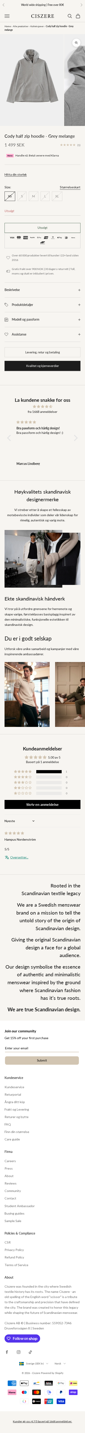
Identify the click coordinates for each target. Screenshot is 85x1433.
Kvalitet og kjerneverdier (42, 366)
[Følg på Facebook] (7, 1352)
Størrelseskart (70, 187)
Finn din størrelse (17, 1132)
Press (9, 1168)
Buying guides (14, 1213)
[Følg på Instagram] (18, 1352)
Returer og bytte (17, 1117)
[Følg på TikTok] (30, 1352)
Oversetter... (19, 857)
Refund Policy (14, 1257)
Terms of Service (16, 1265)
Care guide (12, 1139)
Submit (42, 1060)
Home (8, 26)
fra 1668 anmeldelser (42, 412)
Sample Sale (13, 1221)
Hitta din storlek (16, 174)
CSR (8, 1242)
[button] (10, 438)
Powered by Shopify (52, 1373)
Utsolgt (42, 227)
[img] (42, 406)
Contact (10, 1198)
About (9, 1176)
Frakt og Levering (17, 1109)
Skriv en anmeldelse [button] (42, 804)
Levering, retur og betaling (42, 352)
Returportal (13, 1094)
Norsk (58, 1363)
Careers (10, 1161)
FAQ (8, 1124)
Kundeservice (14, 1087)
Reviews (11, 1183)
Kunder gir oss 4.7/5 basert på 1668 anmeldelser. (42, 1421)
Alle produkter (20, 26)
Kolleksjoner (37, 26)
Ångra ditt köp (15, 1102)
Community (13, 1191)
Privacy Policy (14, 1250)
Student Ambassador (20, 1206)
